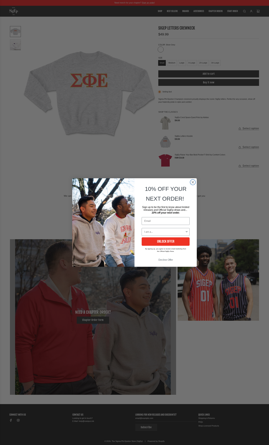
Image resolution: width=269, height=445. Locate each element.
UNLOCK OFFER (165, 241)
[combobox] (164, 232)
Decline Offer (165, 260)
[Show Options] (186, 232)
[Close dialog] (193, 182)
